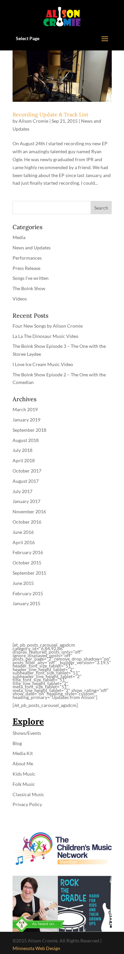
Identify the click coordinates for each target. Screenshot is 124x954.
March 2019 (25, 409)
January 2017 (26, 501)
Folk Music (24, 784)
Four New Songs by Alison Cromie (48, 326)
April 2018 (24, 460)
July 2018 (22, 450)
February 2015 (28, 593)
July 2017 (22, 491)
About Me (23, 763)
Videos (20, 298)
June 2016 (23, 532)
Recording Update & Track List (50, 114)
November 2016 (29, 511)
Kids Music (24, 774)
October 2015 (27, 562)
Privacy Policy (27, 804)
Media (19, 237)
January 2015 (26, 603)
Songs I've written (31, 278)
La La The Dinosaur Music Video (45, 336)
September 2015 (29, 573)
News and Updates (32, 247)
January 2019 (26, 419)
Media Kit (23, 753)
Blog (17, 743)
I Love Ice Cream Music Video (43, 364)
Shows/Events (27, 733)
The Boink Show (29, 288)
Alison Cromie (33, 121)
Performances (27, 258)
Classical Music (28, 794)
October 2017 (27, 471)
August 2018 (26, 440)
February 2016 (28, 552)
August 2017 (26, 481)
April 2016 (24, 542)
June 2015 (23, 583)
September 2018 (29, 430)
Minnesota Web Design (36, 948)
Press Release (26, 268)
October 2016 (27, 522)
